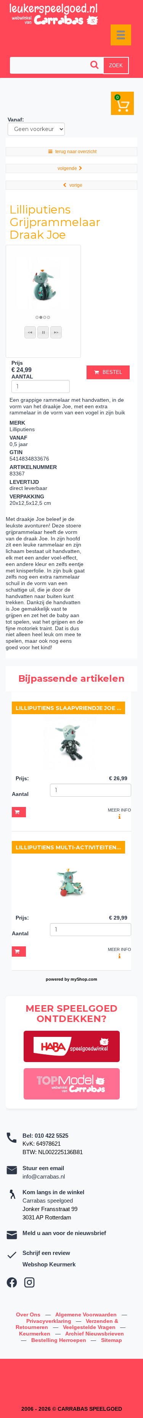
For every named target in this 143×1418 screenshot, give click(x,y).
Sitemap (111, 1340)
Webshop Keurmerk (49, 1264)
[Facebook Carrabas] (12, 1282)
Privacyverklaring (49, 1321)
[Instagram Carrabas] (29, 1282)
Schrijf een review (46, 1253)
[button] (30, 332)
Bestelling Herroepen (59, 1340)
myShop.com (84, 979)
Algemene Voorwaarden (86, 1314)
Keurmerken (35, 1334)
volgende (67, 168)
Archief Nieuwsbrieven (94, 1334)
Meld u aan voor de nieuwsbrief (64, 1233)
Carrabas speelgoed (47, 1200)
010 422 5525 (51, 1135)
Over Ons (29, 1314)
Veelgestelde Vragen (90, 1327)
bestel (112, 372)
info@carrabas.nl (43, 1176)
